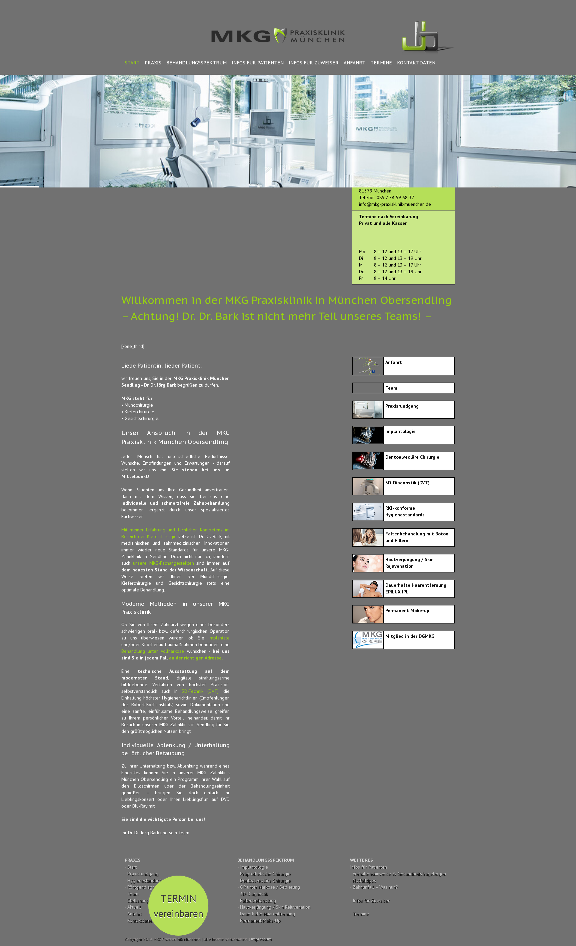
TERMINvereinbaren (178, 906)
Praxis (153, 63)
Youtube (418, 8)
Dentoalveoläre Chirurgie (265, 880)
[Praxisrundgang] (368, 405)
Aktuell (134, 907)
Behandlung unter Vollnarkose (152, 651)
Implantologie (254, 867)
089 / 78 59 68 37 (395, 197)
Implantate (217, 638)
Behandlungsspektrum (196, 63)
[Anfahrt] (368, 361)
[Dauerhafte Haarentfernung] (368, 584)
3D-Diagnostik (254, 894)
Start (132, 63)
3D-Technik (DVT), (200, 691)
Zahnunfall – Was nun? (375, 887)
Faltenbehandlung (258, 900)
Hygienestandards (145, 880)
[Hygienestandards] (368, 507)
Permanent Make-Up (260, 920)
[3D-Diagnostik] (368, 481)
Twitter (431, 6)
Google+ (377, 7)
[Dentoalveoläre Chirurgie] (368, 456)
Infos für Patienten (258, 63)
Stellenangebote (144, 900)
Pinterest (404, 7)
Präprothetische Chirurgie (265, 874)
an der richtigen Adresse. (196, 658)
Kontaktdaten (416, 63)
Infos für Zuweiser (314, 63)
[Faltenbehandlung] (368, 532)
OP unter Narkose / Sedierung (270, 887)
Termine (381, 63)
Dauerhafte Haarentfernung (267, 914)
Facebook (442, 6)
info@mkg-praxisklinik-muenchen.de (395, 204)
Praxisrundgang (142, 874)
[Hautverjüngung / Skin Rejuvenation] (368, 558)
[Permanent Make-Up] (368, 609)
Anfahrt (354, 63)
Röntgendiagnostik (145, 887)
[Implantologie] (368, 430)
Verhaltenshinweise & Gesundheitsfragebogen (399, 874)
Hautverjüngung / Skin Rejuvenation (275, 907)
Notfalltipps (364, 880)
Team (132, 894)
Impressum (261, 938)
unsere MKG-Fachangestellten (162, 563)
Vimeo (391, 6)
